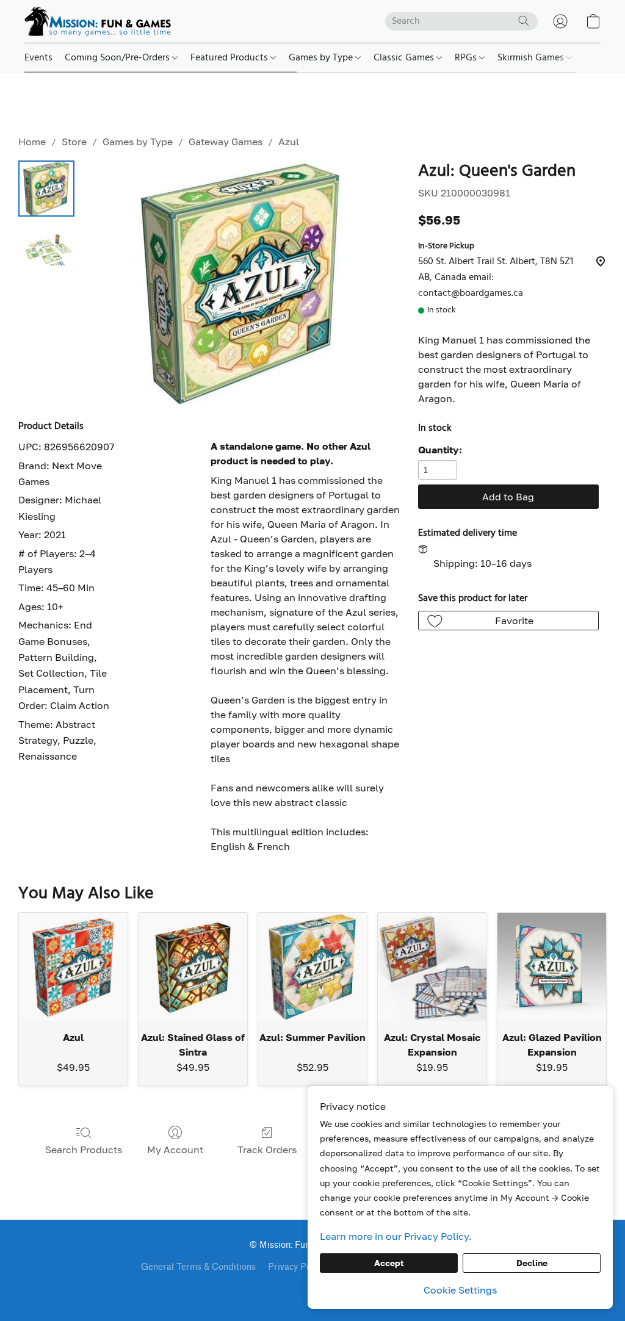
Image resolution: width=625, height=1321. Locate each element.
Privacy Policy (296, 1267)
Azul (288, 141)
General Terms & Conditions (198, 1267)
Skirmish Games (531, 58)
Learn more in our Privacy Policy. (396, 1236)
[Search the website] (524, 20)
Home (32, 141)
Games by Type (322, 58)
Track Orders (267, 1149)
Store (74, 141)
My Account (175, 1149)
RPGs (467, 58)
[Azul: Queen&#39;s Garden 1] (46, 249)
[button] (97, 21)
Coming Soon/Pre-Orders (118, 58)
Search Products (83, 1149)
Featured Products (230, 58)
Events (38, 58)
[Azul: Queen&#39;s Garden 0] (46, 188)
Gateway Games (225, 141)
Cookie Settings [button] (460, 1290)
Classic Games (405, 58)
